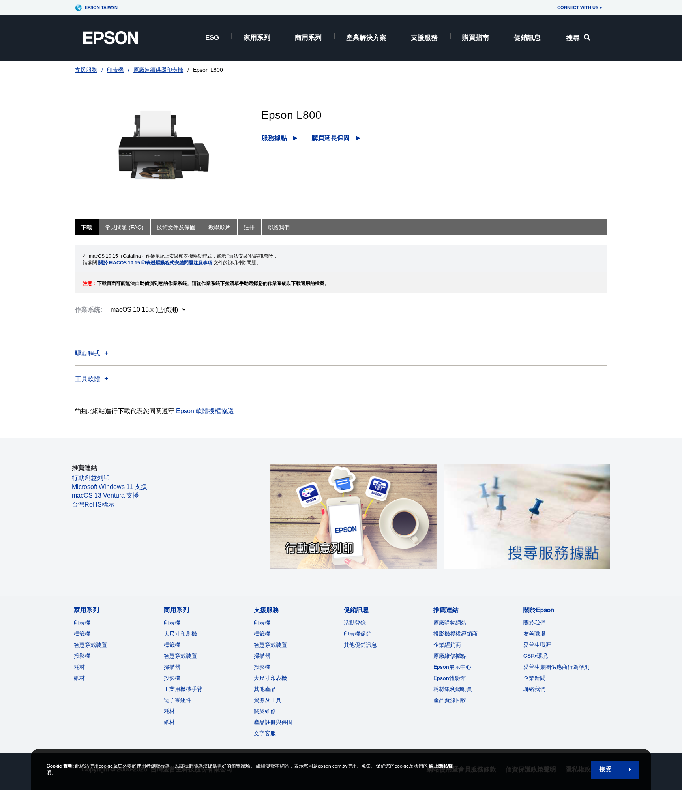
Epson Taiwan (101, 7)
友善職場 (534, 634)
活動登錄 (355, 623)
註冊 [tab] (249, 227)
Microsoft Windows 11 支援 (109, 486)
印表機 (115, 70)
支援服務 (424, 37)
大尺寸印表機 (270, 678)
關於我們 (534, 623)
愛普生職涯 (537, 645)
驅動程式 (87, 353)
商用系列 (308, 37)
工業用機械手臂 (183, 689)
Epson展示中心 (452, 667)
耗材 (79, 667)
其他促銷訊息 (360, 645)
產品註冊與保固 (273, 722)
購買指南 (475, 37)
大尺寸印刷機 (180, 634)
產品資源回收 (450, 700)
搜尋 (573, 38)
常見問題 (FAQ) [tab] (124, 227)
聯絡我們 (534, 689)
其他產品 (265, 689)
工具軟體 (87, 379)
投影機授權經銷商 (455, 634)
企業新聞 (534, 678)
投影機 (82, 656)
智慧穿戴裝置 (90, 645)
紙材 (79, 678)
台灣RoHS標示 (93, 504)
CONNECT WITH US (577, 7)
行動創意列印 (91, 477)
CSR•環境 (535, 656)
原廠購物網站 (450, 623)
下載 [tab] (86, 227)
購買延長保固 (331, 138)
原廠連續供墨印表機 (158, 70)
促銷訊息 (527, 37)
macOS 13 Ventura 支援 (105, 495)
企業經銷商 (447, 645)
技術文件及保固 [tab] (176, 227)
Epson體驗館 (449, 678)
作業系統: (88, 309)
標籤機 (82, 634)
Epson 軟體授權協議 (205, 411)
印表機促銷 (357, 634)
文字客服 (265, 733)
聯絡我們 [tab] (279, 227)
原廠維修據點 (450, 656)
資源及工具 (267, 700)
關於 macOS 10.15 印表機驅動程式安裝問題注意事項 (155, 263)
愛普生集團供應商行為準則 (556, 667)
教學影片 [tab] (219, 227)
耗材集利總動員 (452, 689)
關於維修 (265, 711)
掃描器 (172, 667)
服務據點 (274, 138)
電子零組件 (177, 700)
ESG (212, 37)
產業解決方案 (366, 37)
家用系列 (257, 37)
